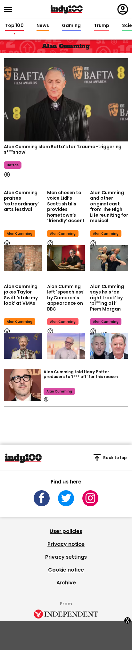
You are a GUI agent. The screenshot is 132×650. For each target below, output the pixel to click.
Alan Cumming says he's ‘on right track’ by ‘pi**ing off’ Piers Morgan (107, 297)
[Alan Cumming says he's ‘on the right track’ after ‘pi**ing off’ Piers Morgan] (109, 346)
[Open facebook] (42, 498)
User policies (66, 531)
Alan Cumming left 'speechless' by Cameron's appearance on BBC (66, 297)
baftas (13, 165)
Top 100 (14, 26)
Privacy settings (66, 557)
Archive (66, 582)
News (43, 26)
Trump (101, 26)
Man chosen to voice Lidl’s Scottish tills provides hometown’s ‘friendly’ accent (66, 206)
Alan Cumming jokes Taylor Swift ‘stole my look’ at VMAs (21, 295)
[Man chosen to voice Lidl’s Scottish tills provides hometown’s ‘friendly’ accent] (66, 258)
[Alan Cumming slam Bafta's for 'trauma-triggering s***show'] (66, 99)
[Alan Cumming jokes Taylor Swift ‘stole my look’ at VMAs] (23, 346)
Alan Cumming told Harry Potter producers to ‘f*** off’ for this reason (81, 374)
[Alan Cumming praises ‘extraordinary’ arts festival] (23, 258)
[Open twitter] (66, 498)
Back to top (115, 457)
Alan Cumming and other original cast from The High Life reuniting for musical (109, 206)
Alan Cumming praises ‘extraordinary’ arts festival (21, 201)
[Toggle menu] (10, 9)
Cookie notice (66, 569)
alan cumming (63, 321)
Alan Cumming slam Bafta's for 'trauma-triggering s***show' (62, 149)
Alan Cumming (19, 233)
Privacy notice (66, 544)
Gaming (71, 26)
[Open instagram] (90, 498)
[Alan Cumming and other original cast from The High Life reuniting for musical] (109, 258)
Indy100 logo (67, 9)
